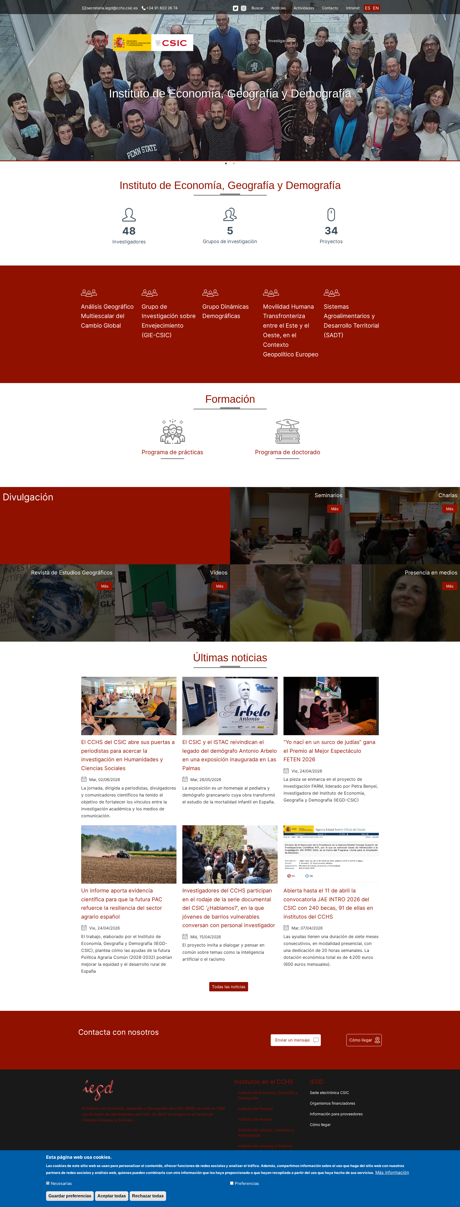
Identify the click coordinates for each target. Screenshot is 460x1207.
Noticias (279, 8)
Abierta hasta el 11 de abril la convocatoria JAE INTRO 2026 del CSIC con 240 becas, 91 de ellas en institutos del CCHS (328, 903)
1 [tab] (226, 163)
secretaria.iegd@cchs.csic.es (112, 8)
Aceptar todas (111, 1196)
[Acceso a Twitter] (236, 8)
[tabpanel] (230, 80)
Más (334, 508)
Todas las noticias (228, 986)
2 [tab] (234, 163)
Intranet (353, 8)
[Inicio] (139, 42)
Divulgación (360, 40)
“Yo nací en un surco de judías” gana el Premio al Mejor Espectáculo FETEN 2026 (329, 751)
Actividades (304, 8)
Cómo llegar (360, 1040)
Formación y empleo (321, 40)
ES (367, 8)
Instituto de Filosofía (255, 1108)
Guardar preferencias (69, 1196)
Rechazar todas (148, 1196)
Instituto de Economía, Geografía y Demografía (268, 1095)
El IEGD (251, 40)
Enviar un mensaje (292, 1040)
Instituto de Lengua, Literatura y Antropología (266, 1132)
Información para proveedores (336, 1114)
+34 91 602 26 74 (162, 8)
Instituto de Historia (255, 1119)
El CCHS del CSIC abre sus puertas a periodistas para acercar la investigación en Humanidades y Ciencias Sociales (128, 755)
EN (376, 8)
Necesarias (61, 1183)
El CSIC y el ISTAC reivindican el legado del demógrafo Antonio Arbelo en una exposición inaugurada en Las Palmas (229, 755)
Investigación (280, 40)
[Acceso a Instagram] (244, 8)
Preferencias (247, 1183)
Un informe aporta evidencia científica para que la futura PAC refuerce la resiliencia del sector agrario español (121, 903)
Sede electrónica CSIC (329, 1092)
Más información (392, 1172)
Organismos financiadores (332, 1103)
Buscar (258, 8)
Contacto (330, 8)
